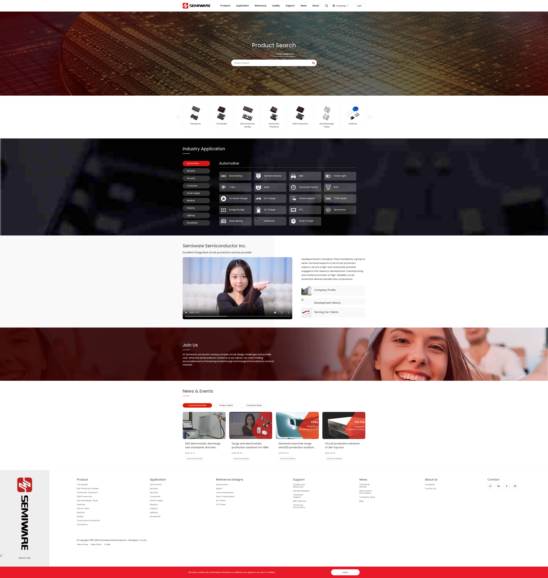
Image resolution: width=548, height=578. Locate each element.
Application (242, 5)
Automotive (193, 163)
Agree (345, 572)
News (304, 5)
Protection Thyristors (87, 492)
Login (359, 5)
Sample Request (301, 490)
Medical (191, 200)
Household (192, 222)
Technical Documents (299, 506)
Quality (276, 5)
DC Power (221, 504)
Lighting (191, 215)
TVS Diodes (82, 484)
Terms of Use (82, 544)
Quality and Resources (299, 485)
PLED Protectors (84, 496)
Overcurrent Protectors (88, 520)
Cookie (107, 544)
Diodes (80, 516)
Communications (225, 492)
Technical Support (298, 496)
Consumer (192, 185)
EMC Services (299, 501)
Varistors (81, 504)
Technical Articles (364, 485)
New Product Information (365, 492)
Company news (367, 497)
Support (290, 5)
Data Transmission (225, 496)
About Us (315, 7)
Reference (260, 5)
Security (191, 178)
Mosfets (81, 512)
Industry (191, 208)
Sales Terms (96, 544)
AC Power (220, 500)
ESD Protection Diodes (88, 488)
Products (225, 5)
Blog (361, 501)
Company (430, 484)
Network (191, 170)
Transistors (82, 524)
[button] (178, 117)
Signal (219, 488)
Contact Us (430, 488)
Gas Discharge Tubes (87, 500)
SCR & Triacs (83, 508)
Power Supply (193, 193)
